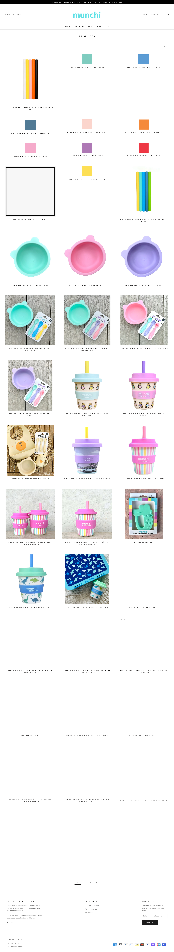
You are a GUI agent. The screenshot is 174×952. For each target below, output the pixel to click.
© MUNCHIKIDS (14, 943)
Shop (90, 26)
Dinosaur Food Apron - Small (143, 607)
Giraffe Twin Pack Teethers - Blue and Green (143, 799)
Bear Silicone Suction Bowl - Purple (144, 285)
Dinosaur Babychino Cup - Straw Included (30, 607)
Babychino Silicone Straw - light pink (87, 132)
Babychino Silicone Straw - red (143, 155)
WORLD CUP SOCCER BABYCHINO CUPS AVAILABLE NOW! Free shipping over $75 (87, 2)
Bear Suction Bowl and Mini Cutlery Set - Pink (144, 348)
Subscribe (150, 922)
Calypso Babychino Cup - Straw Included (144, 479)
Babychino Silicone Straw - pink (30, 156)
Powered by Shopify (15, 946)
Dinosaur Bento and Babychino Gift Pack (87, 607)
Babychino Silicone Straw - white (30, 220)
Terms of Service (91, 909)
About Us (79, 26)
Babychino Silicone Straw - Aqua (87, 67)
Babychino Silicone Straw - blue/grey (30, 133)
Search (154, 14)
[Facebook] (7, 922)
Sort (165, 46)
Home (67, 26)
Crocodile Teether (143, 542)
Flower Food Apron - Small (143, 736)
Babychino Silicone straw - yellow (87, 179)
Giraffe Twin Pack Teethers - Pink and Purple (30, 864)
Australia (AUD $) (13, 14)
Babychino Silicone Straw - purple (87, 156)
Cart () (165, 14)
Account (144, 14)
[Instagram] (12, 922)
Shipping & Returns (92, 905)
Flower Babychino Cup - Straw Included (87, 736)
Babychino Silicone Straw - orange (143, 132)
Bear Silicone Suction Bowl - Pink (87, 285)
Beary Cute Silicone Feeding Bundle (30, 479)
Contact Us (103, 26)
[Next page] (96, 882)
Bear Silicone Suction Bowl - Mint (30, 285)
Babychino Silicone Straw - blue (144, 68)
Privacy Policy (90, 912)
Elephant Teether (30, 736)
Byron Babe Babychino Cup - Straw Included (87, 479)
